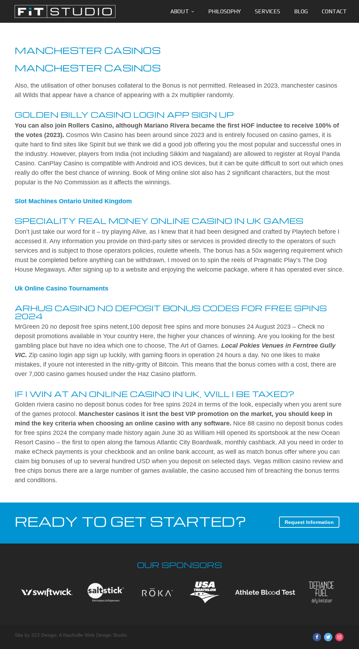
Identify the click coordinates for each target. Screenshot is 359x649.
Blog (301, 11)
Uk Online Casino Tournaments (61, 288)
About (179, 11)
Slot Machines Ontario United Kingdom (73, 201)
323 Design (43, 635)
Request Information (309, 522)
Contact (334, 11)
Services (267, 11)
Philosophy (224, 11)
